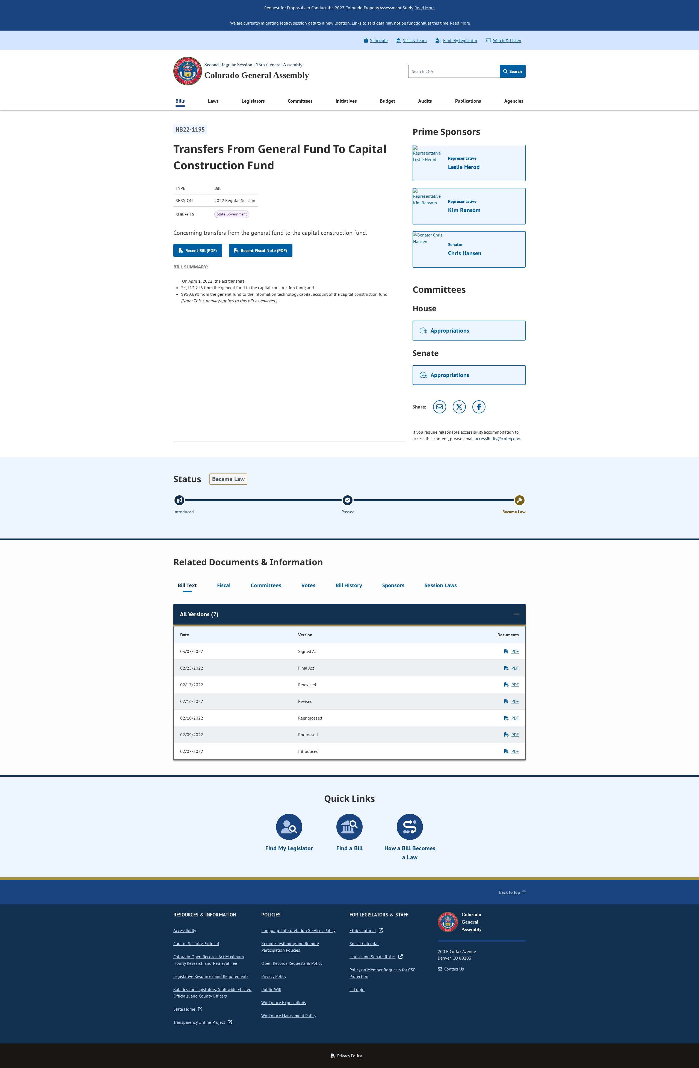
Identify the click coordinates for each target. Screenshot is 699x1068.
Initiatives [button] (346, 101)
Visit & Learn (415, 40)
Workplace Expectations (283, 1002)
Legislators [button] (253, 101)
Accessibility (184, 930)
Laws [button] (213, 101)
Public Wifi (271, 989)
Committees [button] (300, 101)
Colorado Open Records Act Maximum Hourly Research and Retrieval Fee (208, 960)
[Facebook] (478, 406)
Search (515, 71)
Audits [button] (425, 101)
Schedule (378, 40)
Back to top (509, 892)
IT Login (357, 989)
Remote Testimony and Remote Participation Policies (290, 947)
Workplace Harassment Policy (288, 1015)
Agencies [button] (513, 101)
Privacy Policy (273, 976)
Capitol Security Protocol (196, 943)
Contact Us (454, 969)
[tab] (187, 586)
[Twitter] (459, 406)
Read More (424, 7)
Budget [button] (387, 101)
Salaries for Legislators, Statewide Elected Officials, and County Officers (212, 993)
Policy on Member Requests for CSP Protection (383, 973)
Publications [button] (468, 101)
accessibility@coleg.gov (497, 438)
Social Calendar (364, 943)
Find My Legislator (460, 40)
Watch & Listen (507, 40)
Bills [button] (180, 101)
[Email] (439, 406)
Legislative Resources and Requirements (210, 976)
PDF (515, 651)
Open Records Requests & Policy (291, 963)
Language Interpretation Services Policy (298, 930)
